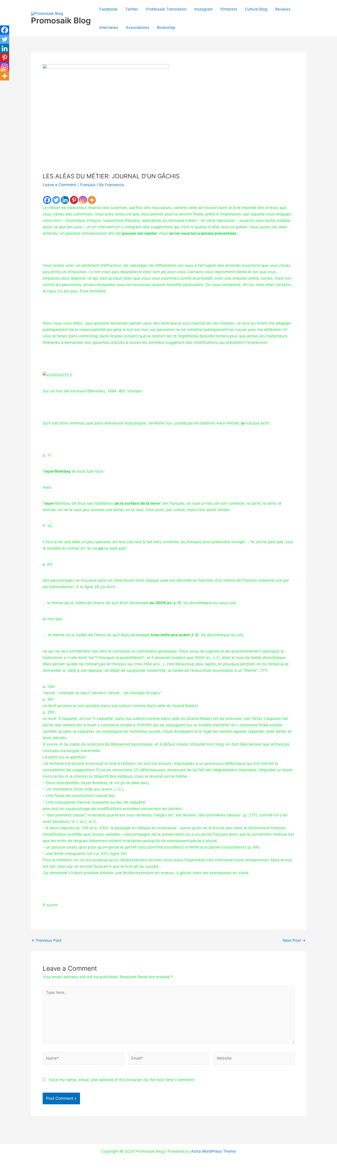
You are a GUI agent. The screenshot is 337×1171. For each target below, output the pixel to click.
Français (88, 184)
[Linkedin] (65, 200)
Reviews (282, 9)
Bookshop (166, 27)
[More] (92, 200)
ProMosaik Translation (166, 9)
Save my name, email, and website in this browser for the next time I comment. (122, 1079)
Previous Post (46, 940)
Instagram (203, 9)
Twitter (131, 9)
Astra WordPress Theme (213, 1151)
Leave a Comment (59, 184)
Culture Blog (256, 9)
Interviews (108, 27)
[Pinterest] (74, 200)
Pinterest (229, 9)
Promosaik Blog (61, 20)
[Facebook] (47, 200)
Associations (137, 27)
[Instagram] (83, 200)
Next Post (294, 940)
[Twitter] (56, 200)
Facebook (108, 9)
